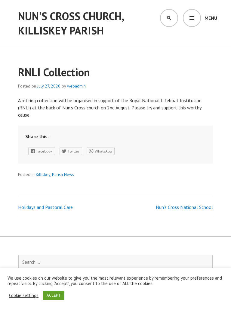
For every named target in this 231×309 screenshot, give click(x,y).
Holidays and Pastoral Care (45, 207)
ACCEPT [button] (54, 295)
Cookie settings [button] (23, 295)
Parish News (63, 174)
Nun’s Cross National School (184, 207)
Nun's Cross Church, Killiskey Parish (71, 23)
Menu (211, 18)
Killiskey (43, 174)
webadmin (76, 86)
